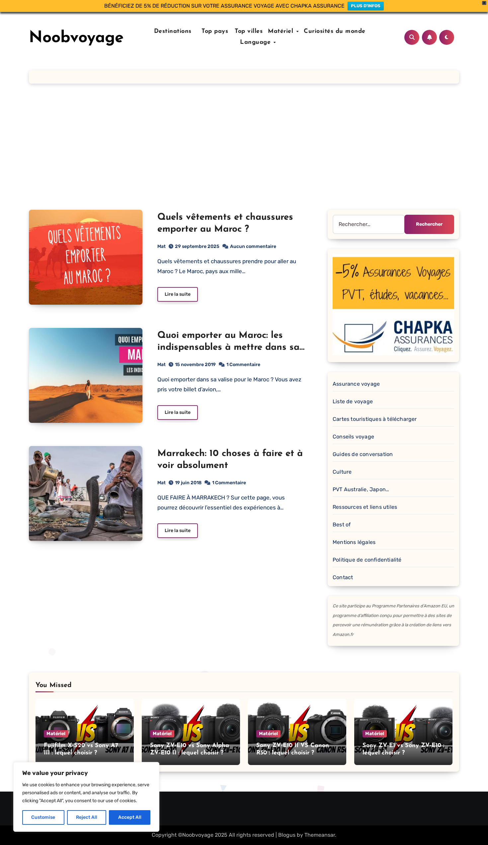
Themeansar (319, 835)
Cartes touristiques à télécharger (375, 419)
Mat (161, 246)
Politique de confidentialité (367, 560)
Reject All (86, 817)
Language (256, 42)
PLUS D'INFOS (365, 5)
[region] (86, 797)
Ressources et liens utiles (365, 507)
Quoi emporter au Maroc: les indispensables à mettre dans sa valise (228, 347)
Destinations (172, 32)
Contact (343, 577)
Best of (342, 524)
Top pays (214, 32)
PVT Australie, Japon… (361, 489)
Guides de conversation (363, 454)
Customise (43, 817)
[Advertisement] (244, 146)
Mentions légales (354, 542)
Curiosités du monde (335, 32)
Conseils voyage (353, 436)
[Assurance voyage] (393, 304)
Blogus (286, 835)
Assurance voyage (356, 384)
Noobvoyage (76, 38)
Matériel (281, 32)
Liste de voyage (353, 401)
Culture (342, 472)
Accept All (129, 817)
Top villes (249, 32)
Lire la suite (178, 294)
